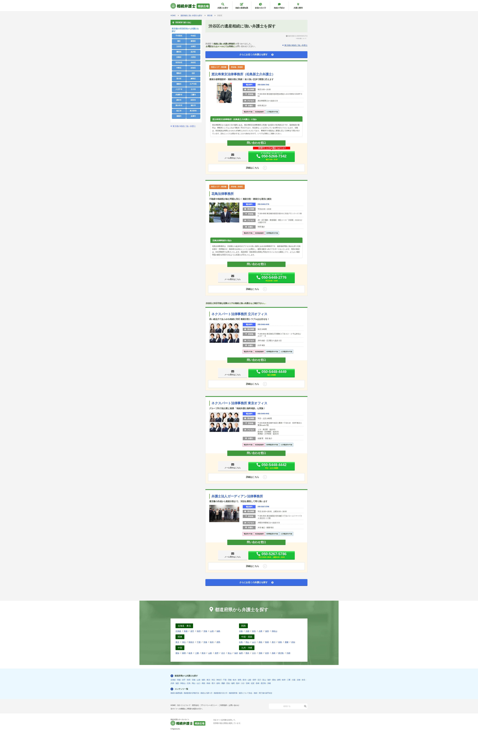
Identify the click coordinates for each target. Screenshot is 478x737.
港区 (179, 41)
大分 (254, 653)
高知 (293, 642)
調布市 (178, 100)
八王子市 (179, 89)
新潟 (203, 653)
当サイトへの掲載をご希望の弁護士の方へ (187, 709)
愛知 (177, 653)
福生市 (193, 105)
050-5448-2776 (263, 204)
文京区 (178, 46)
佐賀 (267, 653)
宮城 (205, 631)
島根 (267, 642)
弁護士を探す (222, 8)
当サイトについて (184, 705)
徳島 (280, 642)
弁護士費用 (298, 8)
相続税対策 (233, 693)
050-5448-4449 (263, 324)
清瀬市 (178, 116)
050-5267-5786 (263, 507)
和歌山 (274, 631)
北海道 (178, 631)
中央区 (193, 36)
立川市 (193, 89)
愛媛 (286, 642)
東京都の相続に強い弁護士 (295, 45)
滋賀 (267, 631)
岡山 (247, 642)
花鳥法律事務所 (222, 194)
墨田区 (178, 52)
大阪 (241, 631)
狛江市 (178, 111)
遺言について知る (245, 693)
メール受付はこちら (232, 158)
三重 (197, 653)
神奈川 (191, 642)
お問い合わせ (234, 705)
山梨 (210, 653)
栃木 (212, 642)
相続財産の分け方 (220, 693)
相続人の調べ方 (206, 693)
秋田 (199, 631)
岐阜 (190, 653)
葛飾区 (178, 84)
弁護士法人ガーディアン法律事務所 (237, 496)
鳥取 (260, 642)
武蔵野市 (179, 95)
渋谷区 (193, 62)
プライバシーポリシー (208, 705)
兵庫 (260, 631)
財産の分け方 (260, 8)
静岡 (184, 653)
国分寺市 (179, 105)
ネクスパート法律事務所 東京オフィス (239, 403)
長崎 (273, 653)
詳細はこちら (252, 168)
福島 (218, 631)
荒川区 (178, 79)
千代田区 (179, 36)
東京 (177, 642)
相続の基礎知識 (241, 8)
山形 (212, 631)
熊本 (247, 653)
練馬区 (193, 79)
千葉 (199, 642)
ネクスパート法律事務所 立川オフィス (239, 314)
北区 (193, 73)
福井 (236, 653)
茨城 (205, 642)
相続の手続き (279, 8)
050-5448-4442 (263, 414)
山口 (254, 642)
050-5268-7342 (263, 85)
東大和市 (193, 111)
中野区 (178, 68)
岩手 (192, 631)
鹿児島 (281, 653)
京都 (247, 631)
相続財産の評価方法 (191, 693)
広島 (241, 642)
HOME (173, 705)
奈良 (254, 631)
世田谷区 (179, 62)
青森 (185, 631)
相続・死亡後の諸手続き (263, 693)
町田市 (193, 100)
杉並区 (193, 68)
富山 (229, 653)
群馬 (218, 642)
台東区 (193, 46)
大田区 (193, 57)
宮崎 (260, 653)
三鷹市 (193, 95)
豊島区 (178, 73)
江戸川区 (193, 84)
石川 (223, 653)
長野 (216, 653)
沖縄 (288, 653)
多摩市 (193, 116)
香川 (273, 642)
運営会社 (195, 705)
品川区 (193, 52)
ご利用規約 (223, 705)
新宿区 (193, 41)
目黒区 (178, 57)
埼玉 (184, 642)
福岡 (241, 653)
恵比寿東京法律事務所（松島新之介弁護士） (243, 74)
